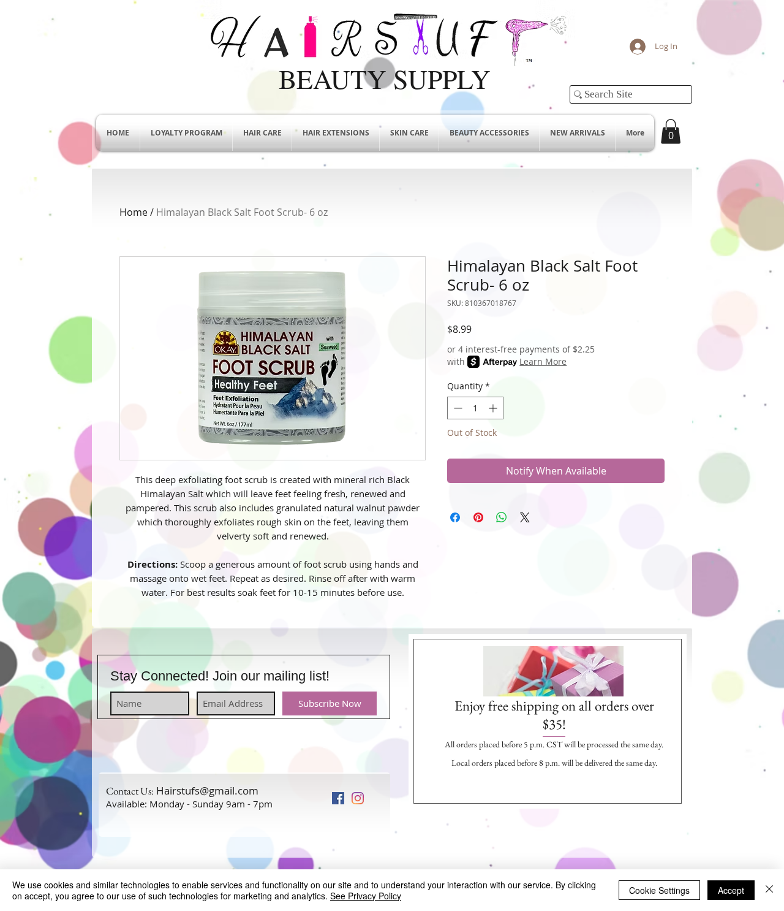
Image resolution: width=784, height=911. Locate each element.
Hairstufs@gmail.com (207, 790)
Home (133, 212)
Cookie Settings (659, 890)
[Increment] (494, 408)
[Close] (769, 890)
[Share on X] (525, 517)
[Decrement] (456, 408)
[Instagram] (358, 798)
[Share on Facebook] (455, 517)
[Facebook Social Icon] (338, 798)
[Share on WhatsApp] (501, 517)
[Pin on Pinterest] (478, 517)
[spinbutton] (475, 408)
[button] (670, 131)
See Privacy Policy (365, 896)
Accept (731, 890)
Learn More (543, 361)
